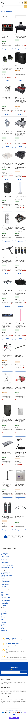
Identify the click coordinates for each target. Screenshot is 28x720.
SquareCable (11, 710)
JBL (2, 627)
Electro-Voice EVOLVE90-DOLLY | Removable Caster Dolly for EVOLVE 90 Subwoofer (7, 292)
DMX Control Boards (5, 583)
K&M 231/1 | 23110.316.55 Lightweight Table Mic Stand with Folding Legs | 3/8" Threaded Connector (7, 260)
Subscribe (23, 672)
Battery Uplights (4, 576)
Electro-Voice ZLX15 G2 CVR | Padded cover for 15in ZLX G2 (7, 420)
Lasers (2, 578)
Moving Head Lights (5, 572)
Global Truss (3, 611)
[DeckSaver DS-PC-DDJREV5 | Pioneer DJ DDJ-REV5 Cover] (7, 444)
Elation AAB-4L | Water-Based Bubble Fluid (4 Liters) (20, 485)
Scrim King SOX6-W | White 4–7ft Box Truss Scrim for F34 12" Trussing (20, 198)
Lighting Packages (5, 584)
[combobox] (14, 6)
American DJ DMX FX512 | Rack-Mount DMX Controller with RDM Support (7, 325)
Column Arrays (4, 559)
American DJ (4, 613)
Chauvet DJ (3, 614)
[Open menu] (25, 2)
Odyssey (3, 624)
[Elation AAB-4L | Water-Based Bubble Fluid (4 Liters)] (20, 475)
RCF (2, 616)
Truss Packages (4, 602)
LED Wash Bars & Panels (6, 575)
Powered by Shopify (18, 710)
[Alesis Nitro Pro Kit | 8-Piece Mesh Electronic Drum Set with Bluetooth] (7, 347)
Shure (2, 619)
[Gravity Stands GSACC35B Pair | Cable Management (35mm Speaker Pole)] (7, 58)
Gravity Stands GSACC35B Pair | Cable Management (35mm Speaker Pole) (7, 68)
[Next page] (22, 536)
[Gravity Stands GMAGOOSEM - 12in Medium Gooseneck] (20, 347)
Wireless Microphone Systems (7, 567)
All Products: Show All (8, 11)
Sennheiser (3, 621)
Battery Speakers (4, 561)
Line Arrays (3, 557)
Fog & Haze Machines (5, 580)
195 (19, 536)
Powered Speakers (5, 553)
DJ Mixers (3, 592)
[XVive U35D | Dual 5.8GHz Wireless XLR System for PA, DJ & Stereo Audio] (20, 250)
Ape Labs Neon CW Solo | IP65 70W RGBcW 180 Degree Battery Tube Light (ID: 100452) (20, 325)
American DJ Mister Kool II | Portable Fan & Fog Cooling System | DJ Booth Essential (20, 292)
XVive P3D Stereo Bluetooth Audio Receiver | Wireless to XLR (7, 517)
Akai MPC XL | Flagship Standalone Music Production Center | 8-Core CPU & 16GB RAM (20, 229)
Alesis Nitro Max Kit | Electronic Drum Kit (6, 98)
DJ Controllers (4, 591)
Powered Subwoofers (5, 554)
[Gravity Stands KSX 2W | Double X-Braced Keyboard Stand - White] (7, 379)
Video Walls (3, 586)
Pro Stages (3, 605)
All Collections (4, 630)
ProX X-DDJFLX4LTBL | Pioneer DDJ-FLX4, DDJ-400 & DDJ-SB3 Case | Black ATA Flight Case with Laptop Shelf (20, 166)
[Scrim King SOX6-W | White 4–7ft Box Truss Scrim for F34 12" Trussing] (20, 188)
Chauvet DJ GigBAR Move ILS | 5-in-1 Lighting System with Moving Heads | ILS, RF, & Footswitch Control (20, 454)
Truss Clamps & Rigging (6, 600)
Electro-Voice (4, 618)
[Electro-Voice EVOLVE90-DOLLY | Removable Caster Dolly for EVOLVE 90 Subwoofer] (7, 282)
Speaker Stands (4, 603)
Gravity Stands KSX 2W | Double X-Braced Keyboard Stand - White (7, 389)
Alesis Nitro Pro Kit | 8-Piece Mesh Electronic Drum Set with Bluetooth (7, 357)
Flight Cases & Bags (5, 597)
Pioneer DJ (3, 625)
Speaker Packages (5, 562)
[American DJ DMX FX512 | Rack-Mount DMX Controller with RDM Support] (7, 315)
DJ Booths (3, 595)
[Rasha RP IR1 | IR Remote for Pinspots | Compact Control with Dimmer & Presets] (7, 218)
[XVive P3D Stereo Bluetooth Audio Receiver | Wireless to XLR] (7, 507)
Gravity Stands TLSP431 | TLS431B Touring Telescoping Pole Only (7, 485)
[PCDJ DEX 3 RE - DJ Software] (7, 28)
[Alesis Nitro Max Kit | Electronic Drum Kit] (7, 89)
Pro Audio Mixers (4, 564)
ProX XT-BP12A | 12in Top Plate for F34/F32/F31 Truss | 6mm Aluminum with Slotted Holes (7, 165)
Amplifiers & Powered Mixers (7, 565)
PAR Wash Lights (4, 573)
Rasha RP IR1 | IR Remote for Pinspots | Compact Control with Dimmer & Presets (7, 229)
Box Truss (3, 599)
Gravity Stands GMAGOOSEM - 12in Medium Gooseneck (19, 357)
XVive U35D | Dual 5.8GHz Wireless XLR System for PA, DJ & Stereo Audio (20, 260)
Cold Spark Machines (5, 581)
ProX (2, 610)
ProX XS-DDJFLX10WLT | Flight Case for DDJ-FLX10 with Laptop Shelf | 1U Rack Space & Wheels (20, 133)
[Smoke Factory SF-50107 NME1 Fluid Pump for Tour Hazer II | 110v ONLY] (20, 379)
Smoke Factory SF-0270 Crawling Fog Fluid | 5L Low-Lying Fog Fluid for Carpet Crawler (20, 421)
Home (2, 11)
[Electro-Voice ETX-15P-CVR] (7, 188)
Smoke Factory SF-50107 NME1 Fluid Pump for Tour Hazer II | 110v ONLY (20, 389)
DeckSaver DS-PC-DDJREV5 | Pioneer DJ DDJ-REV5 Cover (6, 454)
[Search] (25, 6)
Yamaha (2, 628)
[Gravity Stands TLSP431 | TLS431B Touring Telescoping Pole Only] (7, 475)
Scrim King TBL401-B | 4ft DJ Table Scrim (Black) (20, 37)
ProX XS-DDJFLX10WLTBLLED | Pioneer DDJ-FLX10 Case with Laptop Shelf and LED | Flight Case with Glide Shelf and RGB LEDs (20, 101)
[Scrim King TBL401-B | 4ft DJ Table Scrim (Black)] (20, 28)
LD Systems (3, 622)
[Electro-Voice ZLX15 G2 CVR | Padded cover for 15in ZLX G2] (7, 410)
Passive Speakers (5, 556)
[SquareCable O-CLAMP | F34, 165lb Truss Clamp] (7, 123)
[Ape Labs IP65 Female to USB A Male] (20, 507)
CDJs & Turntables (5, 594)
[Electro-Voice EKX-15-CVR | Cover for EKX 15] (20, 58)
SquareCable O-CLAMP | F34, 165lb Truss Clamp (7, 132)
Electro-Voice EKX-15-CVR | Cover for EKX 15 (20, 67)
